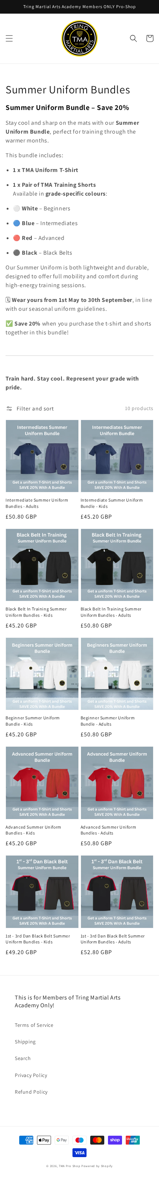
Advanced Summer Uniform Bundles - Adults (108, 830)
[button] (9, 38)
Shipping (25, 1041)
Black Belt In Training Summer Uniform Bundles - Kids (36, 612)
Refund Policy (31, 1091)
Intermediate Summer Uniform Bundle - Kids (112, 503)
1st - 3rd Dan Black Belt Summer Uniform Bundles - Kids (38, 939)
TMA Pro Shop (69, 1166)
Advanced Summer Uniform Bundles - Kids (33, 830)
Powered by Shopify (97, 1166)
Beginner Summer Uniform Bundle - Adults (108, 721)
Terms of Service (34, 1025)
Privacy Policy (31, 1075)
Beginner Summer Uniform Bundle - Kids (33, 721)
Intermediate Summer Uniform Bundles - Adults (37, 503)
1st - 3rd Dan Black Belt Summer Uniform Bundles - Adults (113, 939)
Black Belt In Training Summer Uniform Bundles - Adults (111, 612)
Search (23, 1058)
